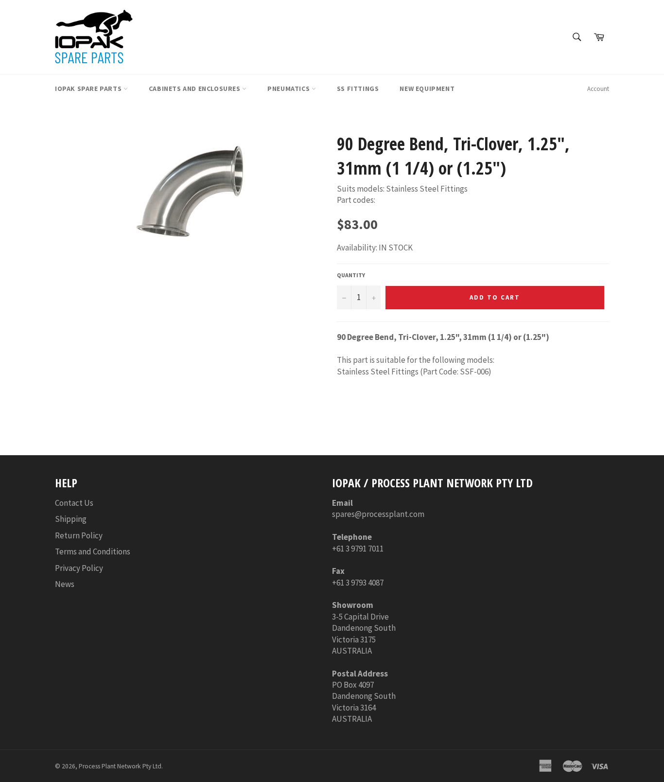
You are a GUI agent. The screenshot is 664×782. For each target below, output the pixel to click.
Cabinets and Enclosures (195, 88)
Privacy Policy (79, 568)
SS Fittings (358, 88)
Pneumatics (289, 88)
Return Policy (79, 535)
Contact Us (74, 503)
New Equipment (427, 88)
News (64, 584)
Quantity (351, 275)
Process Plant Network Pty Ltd (120, 766)
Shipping (71, 519)
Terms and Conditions (92, 551)
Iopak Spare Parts (89, 88)
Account (598, 89)
